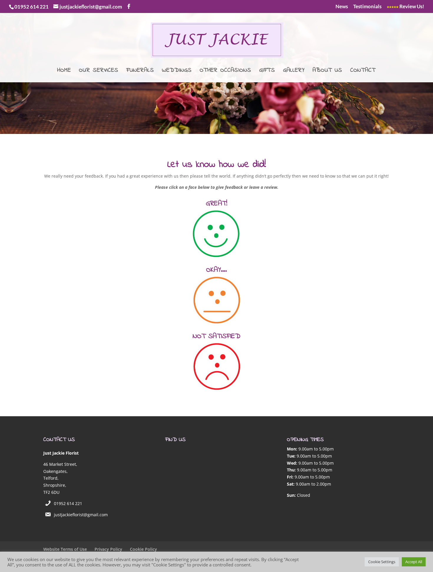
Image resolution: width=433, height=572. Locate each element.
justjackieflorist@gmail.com (81, 514)
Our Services (98, 71)
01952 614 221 (68, 503)
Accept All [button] (413, 561)
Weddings (177, 71)
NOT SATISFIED (216, 336)
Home (64, 71)
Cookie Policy (143, 549)
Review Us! (411, 6)
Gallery (294, 71)
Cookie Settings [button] (381, 561)
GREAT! (216, 204)
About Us (327, 71)
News (342, 6)
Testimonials (367, 6)
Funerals (140, 71)
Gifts (267, 71)
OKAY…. (216, 270)
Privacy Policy (108, 549)
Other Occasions (225, 71)
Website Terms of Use (65, 549)
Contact (363, 71)
